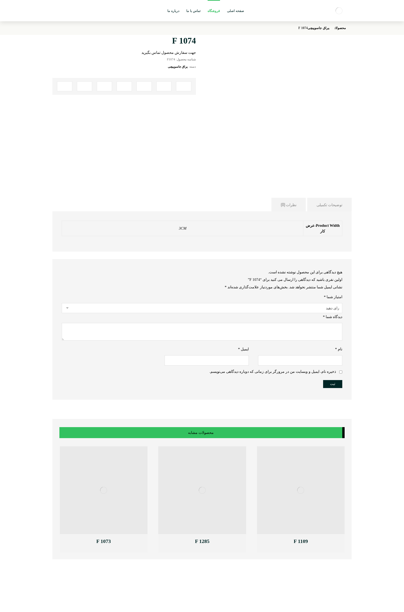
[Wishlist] (64, 9)
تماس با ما (134, 586)
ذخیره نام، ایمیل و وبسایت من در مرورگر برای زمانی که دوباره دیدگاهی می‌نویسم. (272, 372)
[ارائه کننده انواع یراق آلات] (339, 11)
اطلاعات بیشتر (285, 542)
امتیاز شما (333, 297)
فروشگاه (135, 596)
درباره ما (135, 591)
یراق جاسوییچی (178, 66)
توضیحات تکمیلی (329, 204)
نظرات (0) (288, 204)
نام (338, 349)
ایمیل (243, 349)
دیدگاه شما (332, 317)
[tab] (329, 204)
